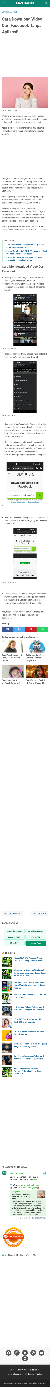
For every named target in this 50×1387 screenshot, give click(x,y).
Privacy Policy (22, 1370)
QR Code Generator (36, 931)
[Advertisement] (25, 56)
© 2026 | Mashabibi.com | (13, 1383)
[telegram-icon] (25, 1358)
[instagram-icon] (17, 1353)
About (12, 1370)
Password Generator (14, 931)
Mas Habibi (25, 3)
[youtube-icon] (41, 1353)
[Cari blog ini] (46, 3)
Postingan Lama (39, 913)
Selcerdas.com (41, 1383)
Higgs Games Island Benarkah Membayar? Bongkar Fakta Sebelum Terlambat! (28, 1071)
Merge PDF (35, 937)
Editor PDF (14, 943)
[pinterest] (31, 629)
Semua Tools (36, 943)
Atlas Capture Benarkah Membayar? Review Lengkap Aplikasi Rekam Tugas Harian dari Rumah (29, 973)
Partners (39, 1374)
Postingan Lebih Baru (12, 913)
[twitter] (19, 629)
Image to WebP (14, 937)
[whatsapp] (42, 629)
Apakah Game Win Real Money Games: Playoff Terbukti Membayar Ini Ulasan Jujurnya (29, 985)
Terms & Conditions (15, 1374)
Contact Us (29, 1374)
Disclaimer (34, 1370)
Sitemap (24, 1383)
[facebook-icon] (8, 1353)
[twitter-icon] (25, 1353)
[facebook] (7, 629)
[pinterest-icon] (33, 1353)
